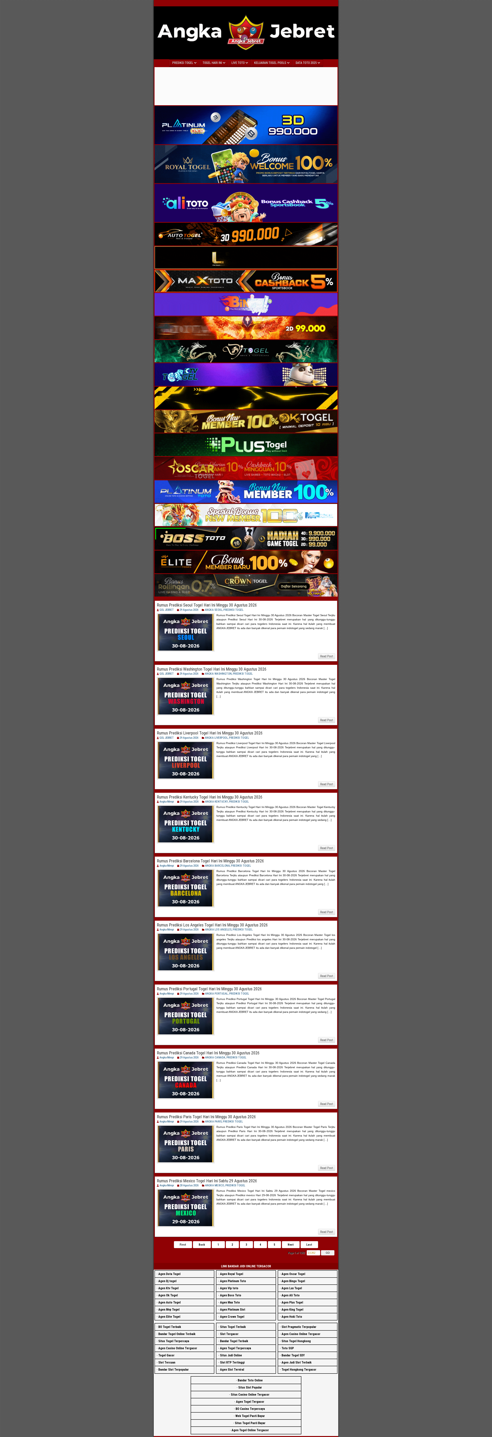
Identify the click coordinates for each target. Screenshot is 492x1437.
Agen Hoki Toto (292, 1317)
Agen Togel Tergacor (250, 1402)
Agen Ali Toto (291, 1295)
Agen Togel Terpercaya (235, 1348)
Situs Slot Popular (250, 1387)
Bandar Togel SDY (293, 1355)
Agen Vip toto (229, 1288)
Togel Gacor (166, 1355)
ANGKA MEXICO (214, 1185)
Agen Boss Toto (230, 1295)
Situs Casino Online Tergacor (250, 1394)
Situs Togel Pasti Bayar (250, 1423)
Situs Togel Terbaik (233, 1327)
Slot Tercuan (166, 1362)
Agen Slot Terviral (232, 1369)
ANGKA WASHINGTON (218, 673)
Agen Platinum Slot (232, 1309)
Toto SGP (288, 1348)
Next (291, 1244)
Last (309, 1244)
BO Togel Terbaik (169, 1327)
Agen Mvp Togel (169, 1309)
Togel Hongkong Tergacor (299, 1369)
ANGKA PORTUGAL (216, 993)
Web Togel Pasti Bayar (250, 1416)
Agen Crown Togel (232, 1317)
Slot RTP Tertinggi (232, 1362)
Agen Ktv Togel (168, 1288)
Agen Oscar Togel (293, 1274)
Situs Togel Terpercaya (173, 1341)
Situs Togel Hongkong (296, 1341)
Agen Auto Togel (169, 1302)
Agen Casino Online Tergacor (177, 1348)
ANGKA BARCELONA (217, 865)
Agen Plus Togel (292, 1302)
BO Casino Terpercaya (250, 1409)
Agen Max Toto (230, 1302)
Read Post (326, 656)
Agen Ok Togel (168, 1295)
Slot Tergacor (229, 1334)
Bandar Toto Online (250, 1380)
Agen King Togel (292, 1309)
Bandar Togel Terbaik (234, 1341)
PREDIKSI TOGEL (234, 610)
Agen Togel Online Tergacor (250, 1430)
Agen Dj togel (167, 1281)
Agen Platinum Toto (233, 1281)
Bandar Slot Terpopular (173, 1369)
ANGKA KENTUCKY (216, 801)
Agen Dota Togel (169, 1274)
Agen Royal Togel (231, 1274)
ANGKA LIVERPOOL (216, 737)
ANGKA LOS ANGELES (218, 929)
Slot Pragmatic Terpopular (299, 1327)
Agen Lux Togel (292, 1288)
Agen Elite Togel (169, 1317)
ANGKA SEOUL (214, 610)
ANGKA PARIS (213, 1121)
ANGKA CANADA (215, 1057)
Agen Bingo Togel (293, 1281)
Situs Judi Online (231, 1355)
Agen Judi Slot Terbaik (297, 1362)
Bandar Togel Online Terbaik (176, 1334)
